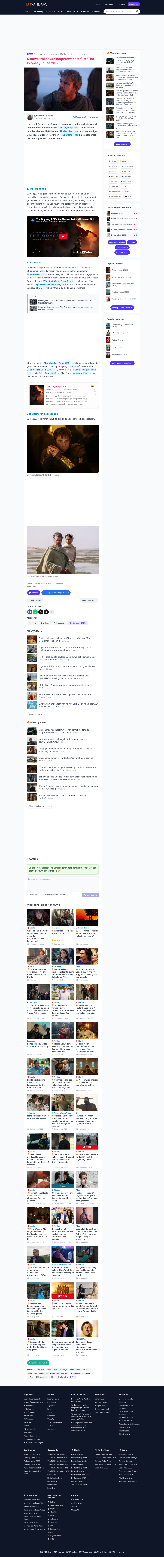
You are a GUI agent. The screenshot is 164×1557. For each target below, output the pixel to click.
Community (108, 4)
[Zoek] (137, 11)
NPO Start (33, 1373)
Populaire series (122, 252)
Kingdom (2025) (117, 213)
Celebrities (51, 1429)
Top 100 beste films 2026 (57, 1461)
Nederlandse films (54, 1478)
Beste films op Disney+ (128, 1464)
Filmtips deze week (102, 1412)
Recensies (51, 1402)
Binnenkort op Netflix (79, 1458)
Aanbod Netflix (77, 1464)
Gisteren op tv (100, 1399)
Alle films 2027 (124, 1431)
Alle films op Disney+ (127, 1478)
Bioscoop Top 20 (126, 1417)
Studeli (74, 1506)
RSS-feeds (28, 1432)
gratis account (36, 871)
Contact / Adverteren (32, 1439)
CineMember (42, 1377)
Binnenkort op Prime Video (34, 1503)
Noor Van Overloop (44, 116)
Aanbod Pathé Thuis (103, 1461)
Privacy (97, 4)
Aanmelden (133, 4)
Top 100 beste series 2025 (58, 1468)
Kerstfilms (51, 1488)
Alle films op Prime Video (33, 1526)
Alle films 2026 (124, 1427)
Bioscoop (60, 623)
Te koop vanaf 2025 (32, 1458)
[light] (104, 11)
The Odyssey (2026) (56, 386)
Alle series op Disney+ (128, 1481)
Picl (52, 1377)
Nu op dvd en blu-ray (32, 1454)
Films (34, 623)
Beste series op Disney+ (128, 1471)
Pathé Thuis (52, 1370)
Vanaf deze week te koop (34, 1468)
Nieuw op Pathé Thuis (103, 1454)
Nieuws (26, 1426)
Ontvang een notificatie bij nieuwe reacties (47, 894)
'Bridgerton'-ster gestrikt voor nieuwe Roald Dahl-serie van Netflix (81, 1416)
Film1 (31, 1377)
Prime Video (75, 1370)
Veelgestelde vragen (32, 1436)
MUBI (74, 1377)
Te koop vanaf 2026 (32, 1461)
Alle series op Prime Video (34, 1529)
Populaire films (122, 247)
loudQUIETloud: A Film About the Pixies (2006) (128, 219)
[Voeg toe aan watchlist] (94, 391)
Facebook (30, 1406)
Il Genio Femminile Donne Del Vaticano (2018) (128, 230)
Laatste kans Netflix (79, 1461)
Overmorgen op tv (102, 1409)
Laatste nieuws (53, 1399)
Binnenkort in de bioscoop (129, 1424)
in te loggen (84, 868)
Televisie (51, 1426)
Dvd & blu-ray (30, 1450)
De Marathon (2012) (118, 235)
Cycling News (76, 1503)
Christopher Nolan (70, 389)
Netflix (41, 1370)
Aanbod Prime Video (32, 1506)
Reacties (35, 593)
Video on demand (54, 1422)
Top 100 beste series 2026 (58, 1471)
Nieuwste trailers (125, 1421)
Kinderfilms (51, 1475)
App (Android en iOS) (34, 1402)
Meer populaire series (121, 363)
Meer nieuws (121, 144)
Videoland (76, 1373)
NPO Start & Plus (56, 1505)
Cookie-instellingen (34, 1443)
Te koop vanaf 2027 (32, 1464)
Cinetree (87, 1373)
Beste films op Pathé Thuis (105, 1464)
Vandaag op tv (101, 1402)
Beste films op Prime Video (34, 1510)
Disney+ (64, 1370)
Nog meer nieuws (37, 1363)
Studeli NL (75, 1510)
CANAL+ (87, 1370)
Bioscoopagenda (126, 1399)
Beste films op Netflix (79, 1468)
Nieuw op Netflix (77, 1454)
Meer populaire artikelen (39, 806)
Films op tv (100, 1394)
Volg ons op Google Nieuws (57, 593)
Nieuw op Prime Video (32, 1500)
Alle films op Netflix (78, 1481)
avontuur (49, 389)
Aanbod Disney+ (125, 1461)
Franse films (52, 1481)
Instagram (30, 1409)
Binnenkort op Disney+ (128, 1458)
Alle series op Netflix (79, 1485)
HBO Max (55, 1373)
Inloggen (121, 4)
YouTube (29, 1416)
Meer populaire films (121, 308)
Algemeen (51, 1406)
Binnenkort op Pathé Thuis (105, 1458)
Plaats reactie (90, 895)
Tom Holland (68, 392)
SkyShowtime (63, 1377)
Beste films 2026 (77, 1471)
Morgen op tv (100, 1406)
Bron (34, 586)
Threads (29, 1419)
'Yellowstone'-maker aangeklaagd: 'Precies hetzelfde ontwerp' (80, 1407)
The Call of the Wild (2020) (121, 224)
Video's (46, 623)
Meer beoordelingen (117, 242)
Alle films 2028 (124, 1434)
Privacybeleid (29, 1429)
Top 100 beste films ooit (56, 1454)
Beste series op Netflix (80, 1475)
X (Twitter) (30, 1412)
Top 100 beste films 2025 (57, 1458)
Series (49, 1412)
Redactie (27, 1422)
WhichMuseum (77, 1500)
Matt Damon (55, 392)
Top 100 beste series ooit (57, 1464)
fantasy (58, 389)
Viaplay (65, 1373)
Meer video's (34, 715)
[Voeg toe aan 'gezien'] (94, 389)
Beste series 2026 (78, 1478)
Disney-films (52, 1485)
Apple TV (44, 1373)
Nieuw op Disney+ (126, 1454)
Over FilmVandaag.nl (32, 1399)
